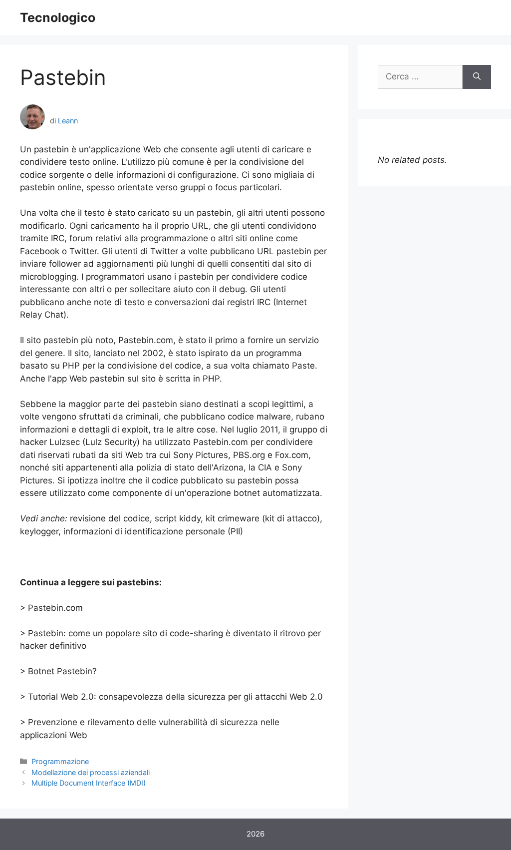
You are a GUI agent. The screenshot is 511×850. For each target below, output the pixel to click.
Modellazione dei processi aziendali (90, 772)
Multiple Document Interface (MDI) (88, 783)
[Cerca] (477, 77)
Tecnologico (57, 17)
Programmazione (60, 761)
